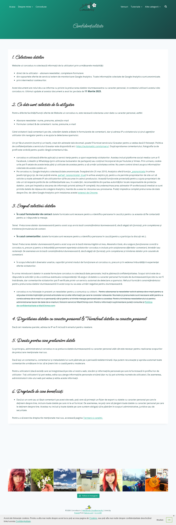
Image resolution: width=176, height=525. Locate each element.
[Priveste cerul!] (65, 480)
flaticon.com (88, 513)
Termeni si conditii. (93, 417)
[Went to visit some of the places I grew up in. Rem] (19, 480)
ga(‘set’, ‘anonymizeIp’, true (71, 175)
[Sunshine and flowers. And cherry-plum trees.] (111, 480)
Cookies (93, 518)
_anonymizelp (138, 171)
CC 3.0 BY (98, 513)
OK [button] (169, 520)
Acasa (12, 6)
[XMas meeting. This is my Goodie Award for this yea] (156, 480)
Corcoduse (41, 6)
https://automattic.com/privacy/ (92, 146)
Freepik (77, 513)
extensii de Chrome (88, 192)
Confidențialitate (23, 521)
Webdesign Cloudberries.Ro (92, 510)
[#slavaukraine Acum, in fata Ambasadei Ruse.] (134, 480)
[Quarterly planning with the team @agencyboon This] (88, 480)
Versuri (124, 6)
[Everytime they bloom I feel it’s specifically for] (42, 480)
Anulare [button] (160, 520)
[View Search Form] (165, 6)
